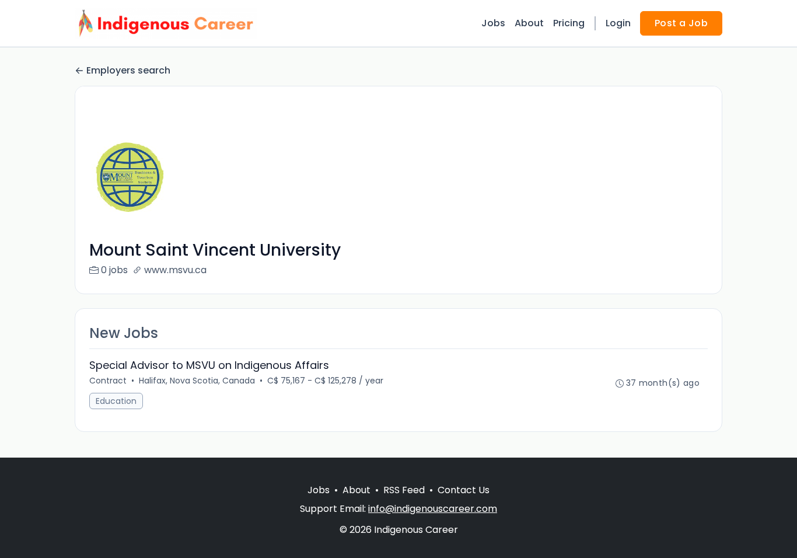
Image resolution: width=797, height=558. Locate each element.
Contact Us (464, 490)
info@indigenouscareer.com (432, 508)
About (529, 23)
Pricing (569, 23)
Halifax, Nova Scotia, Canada (197, 380)
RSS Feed (404, 490)
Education (116, 401)
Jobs (493, 23)
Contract (108, 380)
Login (618, 23)
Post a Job (681, 23)
